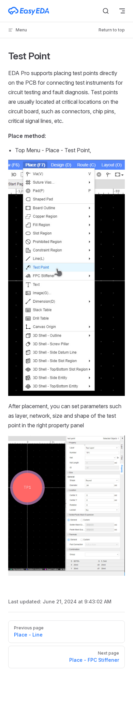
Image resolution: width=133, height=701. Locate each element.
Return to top (112, 29)
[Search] (106, 11)
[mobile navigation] (122, 11)
